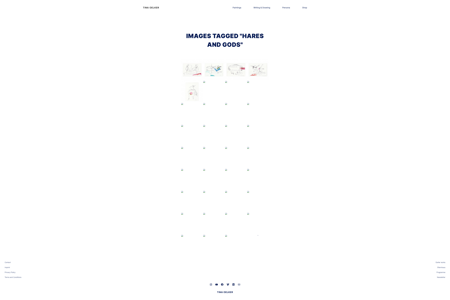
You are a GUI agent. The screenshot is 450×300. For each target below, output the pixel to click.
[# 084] (214, 158)
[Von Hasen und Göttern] (236, 223)
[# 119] (236, 158)
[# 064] (236, 135)
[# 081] (258, 135)
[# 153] (236, 179)
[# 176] (258, 201)
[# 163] (258, 179)
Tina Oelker (151, 7)
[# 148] (214, 179)
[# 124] (258, 158)
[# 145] (192, 179)
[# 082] (192, 158)
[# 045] (214, 135)
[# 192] (192, 245)
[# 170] (214, 201)
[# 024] (192, 135)
